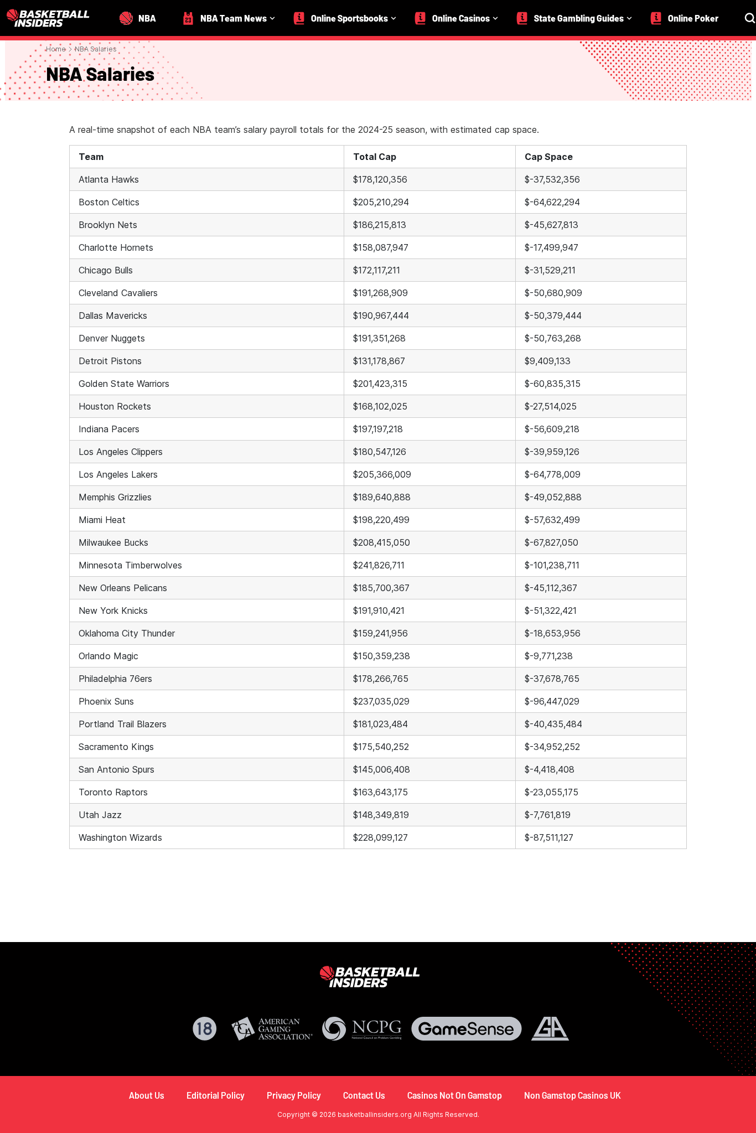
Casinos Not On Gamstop (454, 1095)
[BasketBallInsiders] (55, 18)
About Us (146, 1095)
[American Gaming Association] (272, 1029)
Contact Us (364, 1095)
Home (56, 49)
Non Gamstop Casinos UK (572, 1095)
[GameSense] (466, 1029)
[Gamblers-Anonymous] (550, 1029)
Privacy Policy (294, 1095)
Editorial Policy (216, 1095)
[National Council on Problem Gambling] (362, 1029)
